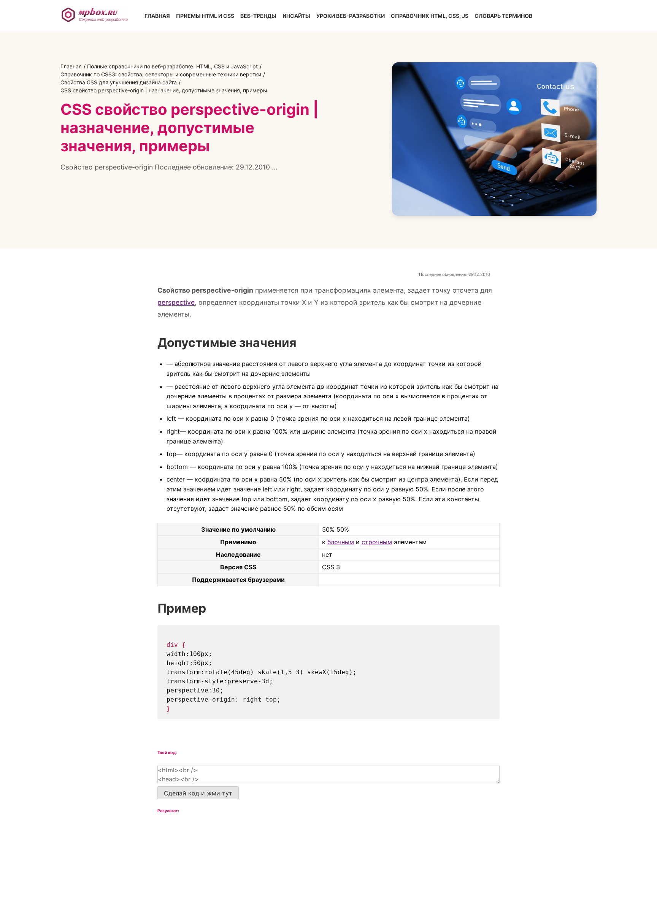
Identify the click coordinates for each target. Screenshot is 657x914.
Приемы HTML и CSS (205, 16)
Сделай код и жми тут (198, 793)
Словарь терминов (503, 16)
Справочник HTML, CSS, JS (429, 16)
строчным (377, 542)
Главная (157, 16)
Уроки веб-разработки (350, 16)
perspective (176, 302)
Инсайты (296, 16)
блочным (340, 542)
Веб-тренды (258, 16)
